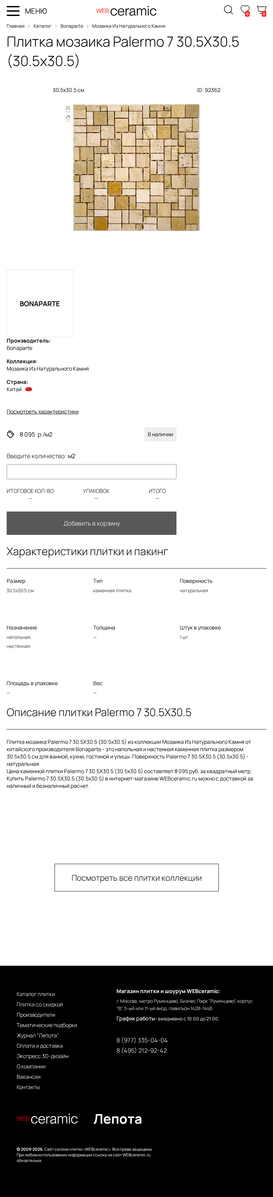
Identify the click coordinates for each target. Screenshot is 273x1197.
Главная (16, 26)
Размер (16, 581)
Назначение (22, 627)
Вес (98, 683)
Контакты (28, 1087)
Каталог (43, 26)
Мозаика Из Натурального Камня (128, 26)
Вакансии (29, 1076)
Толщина (104, 627)
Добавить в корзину (92, 523)
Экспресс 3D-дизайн (43, 1056)
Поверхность (196, 581)
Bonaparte (72, 26)
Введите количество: (41, 456)
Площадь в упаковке (32, 683)
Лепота (118, 1118)
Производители (36, 1014)
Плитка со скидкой (40, 1004)
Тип (98, 581)
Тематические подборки (47, 1025)
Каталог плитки (36, 994)
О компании (31, 1066)
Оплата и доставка (40, 1045)
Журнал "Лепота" (38, 1035)
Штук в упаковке (200, 627)
